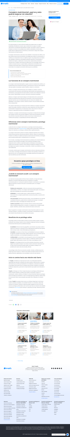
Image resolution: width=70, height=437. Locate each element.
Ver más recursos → (7, 419)
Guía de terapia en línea (7, 381)
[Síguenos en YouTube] (61, 368)
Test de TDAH (56, 391)
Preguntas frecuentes (42, 3)
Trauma (43, 394)
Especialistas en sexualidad (20, 419)
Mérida (55, 412)
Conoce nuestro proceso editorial (21, 41)
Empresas (36, 3)
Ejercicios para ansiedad (8, 414)
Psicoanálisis (44, 410)
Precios (29, 3)
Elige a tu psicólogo (27, 167)
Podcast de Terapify (7, 383)
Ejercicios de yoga (7, 417)
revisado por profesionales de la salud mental (30, 292)
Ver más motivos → (45, 398)
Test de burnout (56, 385)
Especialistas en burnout (20, 420)
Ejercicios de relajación (7, 411)
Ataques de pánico (45, 384)
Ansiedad (44, 343)
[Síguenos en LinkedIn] (55, 368)
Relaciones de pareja (21, 343)
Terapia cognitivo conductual (46, 404)
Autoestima (43, 386)
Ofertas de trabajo (7, 391)
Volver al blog (20, 360)
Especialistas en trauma (20, 412)
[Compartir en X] (18, 305)
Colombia (30, 405)
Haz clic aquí (17, 287)
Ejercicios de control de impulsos (9, 404)
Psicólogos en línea (24, 3)
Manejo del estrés (45, 388)
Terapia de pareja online (20, 383)
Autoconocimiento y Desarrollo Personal (33, 321)
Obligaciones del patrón (33, 383)
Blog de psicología (7, 380)
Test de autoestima (57, 386)
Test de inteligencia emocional (59, 395)
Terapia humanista (45, 407)
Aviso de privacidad (7, 393)
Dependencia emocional (45, 396)
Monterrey (56, 407)
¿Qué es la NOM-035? (32, 380)
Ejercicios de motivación (8, 409)
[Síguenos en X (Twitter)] (53, 368)
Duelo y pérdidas (44, 391)
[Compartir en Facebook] (16, 305)
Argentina (30, 407)
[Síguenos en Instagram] (59, 368)
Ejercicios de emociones (8, 406)
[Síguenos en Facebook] (51, 368)
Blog (47, 3)
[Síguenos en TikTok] (57, 368)
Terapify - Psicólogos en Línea (13, 16)
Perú (30, 409)
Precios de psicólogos (7, 386)
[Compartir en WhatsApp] (13, 305)
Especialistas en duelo (20, 414)
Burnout (43, 389)
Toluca (55, 414)
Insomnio (43, 393)
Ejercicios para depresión (8, 416)
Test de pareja (56, 390)
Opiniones (32, 3)
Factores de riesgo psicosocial (34, 385)
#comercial (11, 300)
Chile (29, 410)
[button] (67, 434)
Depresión (43, 383)
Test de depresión (57, 381)
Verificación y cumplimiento (33, 390)
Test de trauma (56, 380)
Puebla (55, 405)
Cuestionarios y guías (32, 386)
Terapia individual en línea (20, 381)
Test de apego (56, 388)
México (30, 404)
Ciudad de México (57, 404)
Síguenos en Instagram (55, 21)
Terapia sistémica (44, 405)
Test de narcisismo (57, 393)
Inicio (9, 7)
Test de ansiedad (57, 383)
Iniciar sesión (60, 3)
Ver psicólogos (54, 17)
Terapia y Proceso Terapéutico (33, 344)
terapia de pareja (22, 128)
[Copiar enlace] (21, 305)
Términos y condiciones (8, 395)
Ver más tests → (57, 396)
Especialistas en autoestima (21, 410)
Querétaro (56, 410)
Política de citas (6, 390)
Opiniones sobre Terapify (8, 385)
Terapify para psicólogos (20, 388)
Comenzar (66, 3)
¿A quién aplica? (31, 381)
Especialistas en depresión (20, 405)
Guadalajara (56, 409)
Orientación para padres (20, 386)
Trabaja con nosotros (52, 3)
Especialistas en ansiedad (20, 404)
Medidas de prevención (33, 388)
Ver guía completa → (32, 391)
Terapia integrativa (45, 409)
